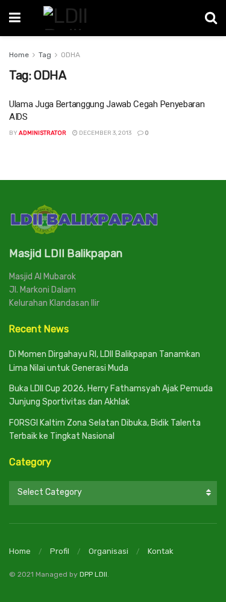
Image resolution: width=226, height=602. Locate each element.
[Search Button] (211, 18)
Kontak (161, 551)
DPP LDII (93, 574)
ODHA (70, 55)
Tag (45, 55)
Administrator (42, 133)
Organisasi (108, 551)
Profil (59, 551)
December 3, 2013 (104, 133)
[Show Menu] (14, 18)
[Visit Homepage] (112, 18)
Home (19, 55)
